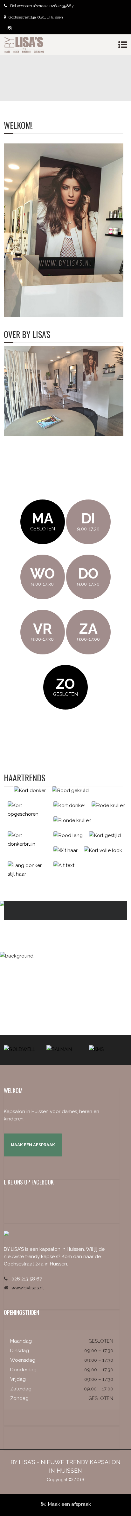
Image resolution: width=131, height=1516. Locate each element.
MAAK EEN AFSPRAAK (33, 1144)
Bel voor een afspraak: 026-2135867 (41, 6)
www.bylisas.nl (27, 1288)
